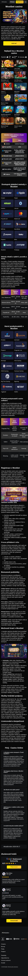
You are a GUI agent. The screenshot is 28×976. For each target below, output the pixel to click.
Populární (3, 57)
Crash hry (15, 57)
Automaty (22, 57)
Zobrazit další (14, 920)
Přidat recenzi (14, 867)
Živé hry (10, 57)
